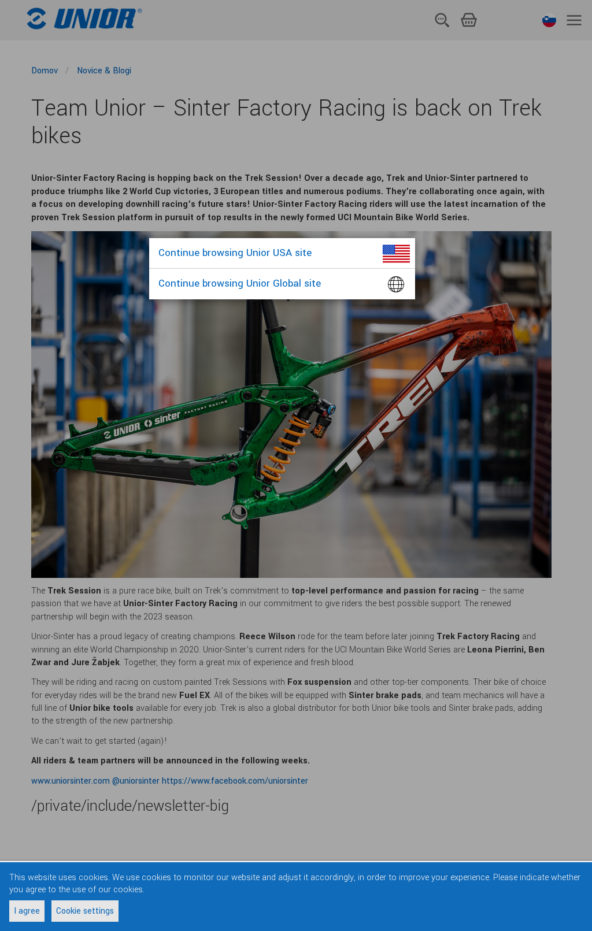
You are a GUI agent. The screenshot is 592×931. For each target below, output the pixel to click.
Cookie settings (85, 911)
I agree (27, 911)
